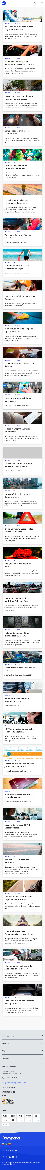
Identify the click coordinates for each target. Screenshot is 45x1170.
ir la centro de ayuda (8, 1087)
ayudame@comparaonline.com (15, 1083)
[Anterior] (10, 1022)
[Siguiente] (34, 1022)
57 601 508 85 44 (8, 1092)
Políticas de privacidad (9, 1150)
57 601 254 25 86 (11, 1078)
